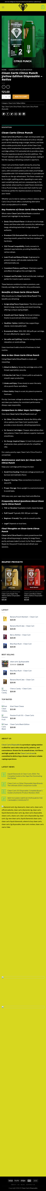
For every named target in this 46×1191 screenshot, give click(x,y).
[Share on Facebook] (8, 114)
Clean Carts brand (27, 753)
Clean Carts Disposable (11, 745)
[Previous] (1, 585)
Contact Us (30, 1184)
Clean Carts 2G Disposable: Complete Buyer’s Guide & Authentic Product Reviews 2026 (25, 791)
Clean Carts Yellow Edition (20, 70)
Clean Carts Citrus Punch (13, 106)
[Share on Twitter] (12, 114)
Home (4, 70)
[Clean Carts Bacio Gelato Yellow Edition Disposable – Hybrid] (34, 578)
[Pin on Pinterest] (20, 114)
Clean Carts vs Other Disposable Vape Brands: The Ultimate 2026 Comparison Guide (25, 784)
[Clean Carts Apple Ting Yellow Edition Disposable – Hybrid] (12, 578)
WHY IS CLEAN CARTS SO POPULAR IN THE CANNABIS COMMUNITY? (25, 799)
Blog (23, 1184)
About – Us (15, 1184)
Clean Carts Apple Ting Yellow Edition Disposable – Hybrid (11, 596)
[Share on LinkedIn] (24, 114)
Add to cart (21, 97)
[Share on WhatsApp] (4, 114)
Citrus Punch (7, 168)
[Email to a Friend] (16, 114)
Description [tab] (7, 127)
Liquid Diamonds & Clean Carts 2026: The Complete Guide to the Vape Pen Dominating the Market (24, 776)
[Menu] (3, 7)
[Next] (44, 585)
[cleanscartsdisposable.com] (23, 7)
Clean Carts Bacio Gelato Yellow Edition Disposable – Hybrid (33, 596)
